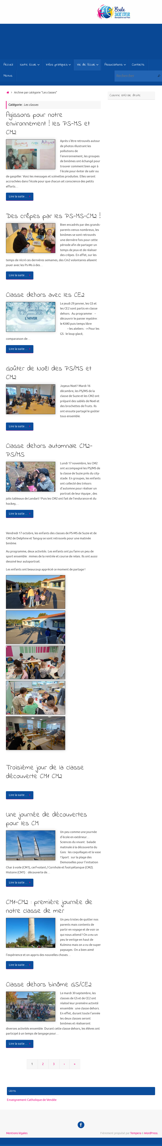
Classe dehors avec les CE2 (45, 295)
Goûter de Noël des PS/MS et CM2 (48, 373)
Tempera (135, 1133)
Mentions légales (16, 1133)
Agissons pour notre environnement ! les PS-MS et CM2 (48, 124)
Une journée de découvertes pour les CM (46, 819)
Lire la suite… (18, 196)
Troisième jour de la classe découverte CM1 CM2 (45, 772)
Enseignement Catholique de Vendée (32, 1100)
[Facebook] (81, 1124)
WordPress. (151, 1133)
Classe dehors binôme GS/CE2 (49, 985)
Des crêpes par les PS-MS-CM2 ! (53, 216)
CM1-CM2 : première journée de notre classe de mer (49, 907)
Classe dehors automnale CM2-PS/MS (49, 450)
